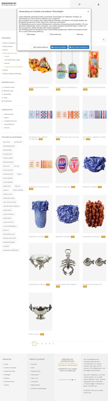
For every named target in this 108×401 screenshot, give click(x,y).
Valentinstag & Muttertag (12, 73)
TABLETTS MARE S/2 (65, 187)
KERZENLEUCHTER (9, 238)
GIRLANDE (6, 142)
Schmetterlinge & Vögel (12, 60)
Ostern (5, 50)
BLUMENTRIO (7, 154)
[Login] (98, 4)
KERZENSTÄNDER (9, 242)
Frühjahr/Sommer (10, 121)
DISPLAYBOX (7, 218)
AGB (32, 368)
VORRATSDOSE (8, 174)
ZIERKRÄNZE (7, 150)
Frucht (7, 56)
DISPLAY (17, 186)
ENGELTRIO (7, 186)
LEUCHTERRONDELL (10, 226)
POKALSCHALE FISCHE (39, 284)
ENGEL (19, 174)
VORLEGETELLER (9, 234)
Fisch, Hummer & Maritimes (14, 67)
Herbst (5, 70)
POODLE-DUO (7, 194)
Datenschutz (35, 371)
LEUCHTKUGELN (8, 214)
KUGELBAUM (7, 210)
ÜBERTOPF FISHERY (92, 187)
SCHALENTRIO (8, 170)
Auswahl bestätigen (59, 47)
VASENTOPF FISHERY (38, 236)
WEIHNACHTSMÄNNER (10, 250)
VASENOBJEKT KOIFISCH (94, 236)
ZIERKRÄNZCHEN (9, 146)
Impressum (35, 374)
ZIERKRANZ (18, 142)
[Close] (88, 11)
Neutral (6, 128)
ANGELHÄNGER (18, 190)
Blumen (7, 63)
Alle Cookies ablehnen (40, 47)
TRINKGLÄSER (8, 158)
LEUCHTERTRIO (8, 222)
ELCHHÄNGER (8, 182)
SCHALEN (6, 166)
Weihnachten (8, 46)
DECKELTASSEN (8, 162)
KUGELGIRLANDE (9, 198)
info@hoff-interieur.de (68, 365)
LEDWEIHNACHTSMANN (11, 206)
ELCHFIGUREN (8, 178)
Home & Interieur (9, 43)
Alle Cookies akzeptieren (79, 47)
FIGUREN (6, 246)
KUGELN (6, 190)
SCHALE (6, 230)
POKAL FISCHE (36, 334)
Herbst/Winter (9, 124)
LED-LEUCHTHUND (9, 202)
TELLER (16, 166)
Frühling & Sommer (10, 53)
